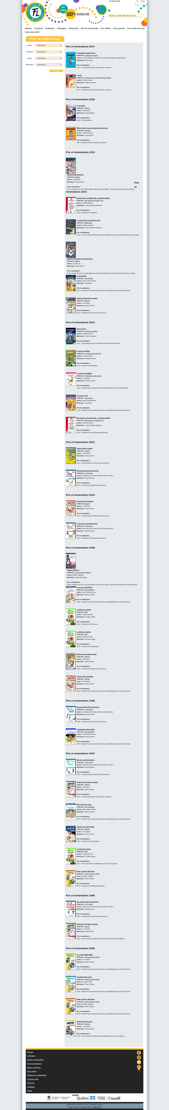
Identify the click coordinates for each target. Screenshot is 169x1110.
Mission (28, 28)
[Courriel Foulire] (139, 1057)
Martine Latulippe (109, 58)
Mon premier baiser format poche (88, 902)
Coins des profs (32, 32)
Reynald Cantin (87, 475)
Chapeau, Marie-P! (73, 570)
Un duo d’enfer (81, 276)
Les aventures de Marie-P (83, 572)
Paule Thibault (89, 879)
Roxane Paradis (90, 381)
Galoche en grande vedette (85, 827)
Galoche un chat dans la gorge (87, 654)
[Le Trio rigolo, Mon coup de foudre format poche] (71, 485)
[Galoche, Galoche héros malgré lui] (71, 173)
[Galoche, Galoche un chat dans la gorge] (71, 669)
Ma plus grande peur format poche (88, 707)
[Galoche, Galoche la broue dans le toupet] (71, 313)
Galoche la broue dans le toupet (87, 298)
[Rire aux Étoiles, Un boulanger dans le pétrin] (71, 744)
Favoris (143, 1)
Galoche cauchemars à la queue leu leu (80, 259)
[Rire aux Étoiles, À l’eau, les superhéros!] (71, 602)
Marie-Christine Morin (89, 281)
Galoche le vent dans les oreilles (87, 782)
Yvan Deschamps (90, 336)
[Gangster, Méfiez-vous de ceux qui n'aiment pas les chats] (71, 139)
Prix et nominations (34, 1064)
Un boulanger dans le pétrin (86, 729)
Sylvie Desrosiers (87, 423)
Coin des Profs (32, 1079)
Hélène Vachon (108, 475)
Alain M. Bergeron (88, 58)
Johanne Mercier (120, 58)
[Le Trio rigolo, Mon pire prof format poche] (71, 774)
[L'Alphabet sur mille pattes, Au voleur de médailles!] (71, 384)
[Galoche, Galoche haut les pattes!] (71, 463)
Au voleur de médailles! (84, 373)
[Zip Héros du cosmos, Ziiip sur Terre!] (71, 343)
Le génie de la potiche (84, 610)
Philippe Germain (90, 82)
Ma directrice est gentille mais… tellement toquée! (93, 198)
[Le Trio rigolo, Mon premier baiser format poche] (71, 916)
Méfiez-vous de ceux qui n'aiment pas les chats (92, 128)
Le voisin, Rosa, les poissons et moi (88, 220)
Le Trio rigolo (88, 473)
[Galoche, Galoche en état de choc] (71, 1036)
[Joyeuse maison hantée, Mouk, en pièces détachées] (71, 886)
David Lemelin (79, 182)
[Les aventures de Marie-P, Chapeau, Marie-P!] (71, 568)
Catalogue (61, 28)
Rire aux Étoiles (89, 590)
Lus (137, 1)
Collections (31, 1056)
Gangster (87, 130)
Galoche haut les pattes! (85, 448)
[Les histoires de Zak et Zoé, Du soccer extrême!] (71, 366)
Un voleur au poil (82, 396)
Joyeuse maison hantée (91, 874)
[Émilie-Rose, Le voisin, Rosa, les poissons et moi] (71, 234)
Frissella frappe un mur (84, 977)
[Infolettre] (139, 1062)
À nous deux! (81, 106)
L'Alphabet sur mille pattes (92, 376)
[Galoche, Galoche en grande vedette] (71, 841)
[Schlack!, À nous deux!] (71, 120)
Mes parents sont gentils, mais (93, 200)
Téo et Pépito (88, 278)
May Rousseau (90, 478)
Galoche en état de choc (85, 1021)
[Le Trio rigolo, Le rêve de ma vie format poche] (71, 538)
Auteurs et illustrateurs (35, 1060)
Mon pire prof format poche (86, 760)
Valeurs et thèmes (34, 1068)
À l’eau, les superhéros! (84, 587)
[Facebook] (139, 1053)
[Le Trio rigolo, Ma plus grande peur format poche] (71, 721)
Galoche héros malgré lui (75, 175)
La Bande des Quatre (91, 55)
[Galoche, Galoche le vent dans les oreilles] (71, 796)
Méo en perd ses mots (84, 804)
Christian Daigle (90, 617)
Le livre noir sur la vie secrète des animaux (97, 78)
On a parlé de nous (136, 28)
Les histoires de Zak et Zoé (92, 353)
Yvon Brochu (86, 110)
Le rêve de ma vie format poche (87, 523)
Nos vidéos (105, 28)
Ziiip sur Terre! (81, 329)
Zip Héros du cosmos (91, 331)
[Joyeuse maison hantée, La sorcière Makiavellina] (71, 969)
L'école (79, 75)
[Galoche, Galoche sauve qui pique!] (71, 515)
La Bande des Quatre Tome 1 (86, 53)
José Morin (88, 283)
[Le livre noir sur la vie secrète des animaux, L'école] (71, 87)
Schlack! (87, 108)
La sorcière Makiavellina (85, 955)
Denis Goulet (89, 135)
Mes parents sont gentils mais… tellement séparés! (93, 418)
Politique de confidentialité (36, 1075)
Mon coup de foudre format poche (88, 471)
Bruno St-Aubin (90, 595)
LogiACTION (96, 1107)
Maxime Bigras (89, 113)
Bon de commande (89, 28)
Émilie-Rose (88, 223)
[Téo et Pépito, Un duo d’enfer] (71, 290)
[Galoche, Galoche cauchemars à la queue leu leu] (71, 257)
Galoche (77, 177)
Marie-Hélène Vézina (89, 592)
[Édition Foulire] (37, 13)
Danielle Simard (87, 203)
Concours (38, 28)
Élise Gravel (89, 60)
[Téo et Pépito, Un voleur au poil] (71, 410)
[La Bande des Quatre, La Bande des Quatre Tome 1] (71, 67)
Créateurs (49, 28)
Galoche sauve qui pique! (85, 501)
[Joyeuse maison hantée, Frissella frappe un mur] (71, 991)
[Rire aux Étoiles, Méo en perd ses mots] (71, 819)
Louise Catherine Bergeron (93, 205)
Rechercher (56, 71)
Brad (85, 612)
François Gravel (99, 58)
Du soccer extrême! (83, 351)
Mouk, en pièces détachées (86, 871)
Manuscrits (74, 28)
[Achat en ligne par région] (139, 1068)
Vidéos (29, 1091)
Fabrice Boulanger (81, 577)
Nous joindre (119, 28)
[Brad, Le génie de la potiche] (71, 624)
